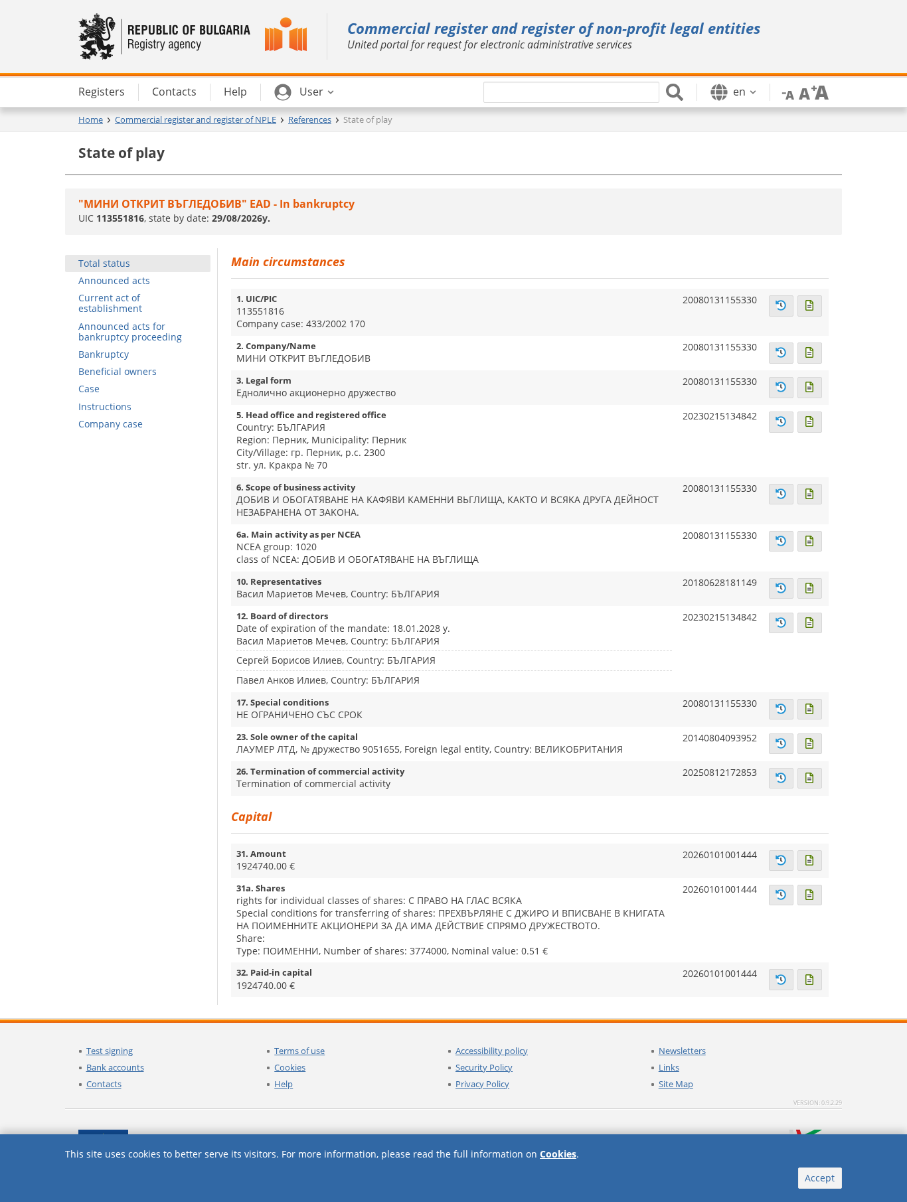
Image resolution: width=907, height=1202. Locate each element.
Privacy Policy (482, 1084)
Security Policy (484, 1067)
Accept (820, 1177)
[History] (781, 306)
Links (669, 1067)
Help (283, 1084)
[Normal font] (802, 91)
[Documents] (809, 306)
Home (90, 119)
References (309, 119)
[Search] (674, 92)
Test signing (109, 1051)
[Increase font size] (820, 91)
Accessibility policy (491, 1051)
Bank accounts (115, 1067)
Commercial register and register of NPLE (195, 119)
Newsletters (682, 1051)
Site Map (676, 1084)
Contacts (104, 1084)
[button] (304, 92)
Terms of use (299, 1051)
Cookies (289, 1067)
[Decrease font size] (785, 91)
